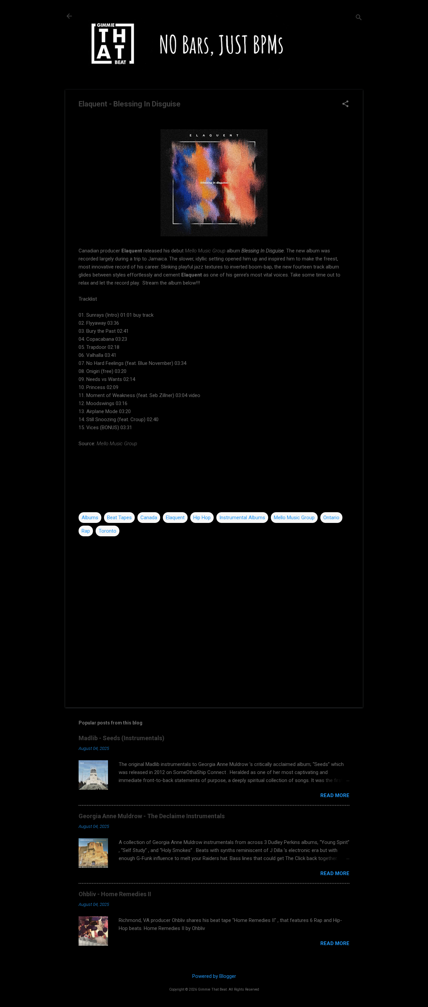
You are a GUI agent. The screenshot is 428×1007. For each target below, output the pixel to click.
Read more (334, 795)
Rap (86, 531)
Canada (148, 518)
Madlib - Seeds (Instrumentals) (122, 738)
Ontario (331, 518)
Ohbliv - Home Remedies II (115, 894)
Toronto (107, 531)
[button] (345, 104)
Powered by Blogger (214, 976)
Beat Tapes (119, 518)
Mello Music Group (294, 518)
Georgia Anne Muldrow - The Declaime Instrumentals (152, 816)
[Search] (359, 18)
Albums (90, 518)
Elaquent (175, 518)
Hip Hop (202, 518)
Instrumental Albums (242, 518)
